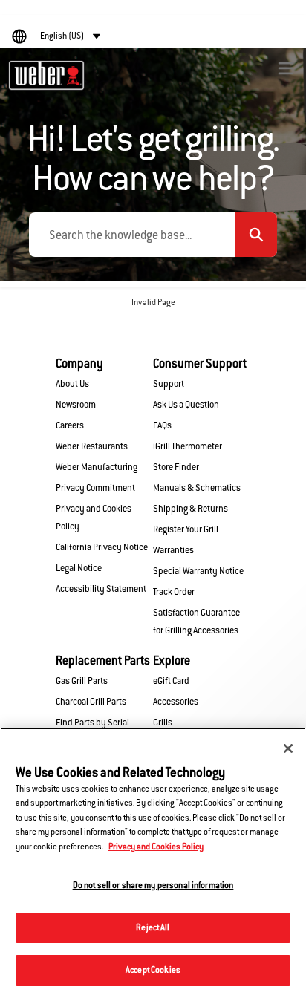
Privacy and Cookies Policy (156, 846)
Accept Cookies (153, 970)
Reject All (152, 927)
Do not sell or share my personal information (153, 885)
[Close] (288, 748)
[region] (153, 863)
